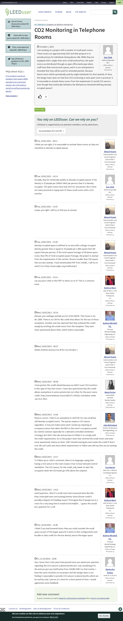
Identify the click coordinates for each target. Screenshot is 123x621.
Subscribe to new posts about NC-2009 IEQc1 (18, 36)
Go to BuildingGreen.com (9, 2)
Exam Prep (80, 2)
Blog (68, 12)
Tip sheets (80, 12)
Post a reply (40, 109)
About (65, 2)
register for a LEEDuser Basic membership (72, 598)
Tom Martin (110, 467)
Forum (58, 12)
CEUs (72, 2)
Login (119, 2)
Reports (89, 2)
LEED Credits (44, 12)
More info (54, 617)
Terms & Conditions (61, 608)
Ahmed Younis (110, 151)
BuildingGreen (25, 608)
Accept (93, 616)
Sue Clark (108, 57)
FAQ (96, 2)
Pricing (103, 2)
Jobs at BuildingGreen (42, 608)
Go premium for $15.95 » (51, 130)
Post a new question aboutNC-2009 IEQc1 (19, 48)
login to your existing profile (100, 598)
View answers (11, 96)
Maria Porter (110, 392)
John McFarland (110, 425)
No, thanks (104, 616)
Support (111, 2)
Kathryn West (110, 288)
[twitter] (120, 610)
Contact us (13, 608)
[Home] (18, 12)
